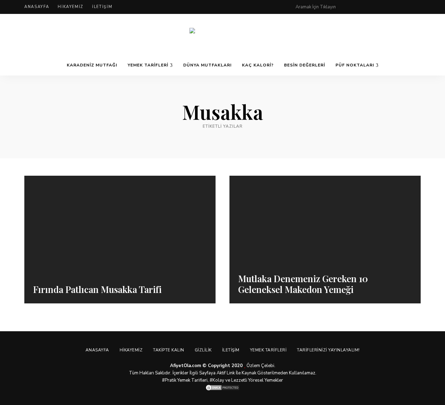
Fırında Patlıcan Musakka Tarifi (97, 289)
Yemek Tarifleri (148, 65)
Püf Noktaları (354, 65)
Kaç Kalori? (258, 65)
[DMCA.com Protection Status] (222, 387)
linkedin (418, 7)
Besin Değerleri (304, 65)
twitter (376, 7)
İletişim (102, 6)
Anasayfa (36, 6)
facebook (362, 7)
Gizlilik (203, 350)
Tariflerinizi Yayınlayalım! (328, 350)
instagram (390, 7)
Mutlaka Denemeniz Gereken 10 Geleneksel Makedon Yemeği (303, 283)
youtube (404, 7)
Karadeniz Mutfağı (92, 65)
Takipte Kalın (168, 350)
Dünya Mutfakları (207, 65)
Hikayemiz (70, 6)
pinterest (348, 7)
